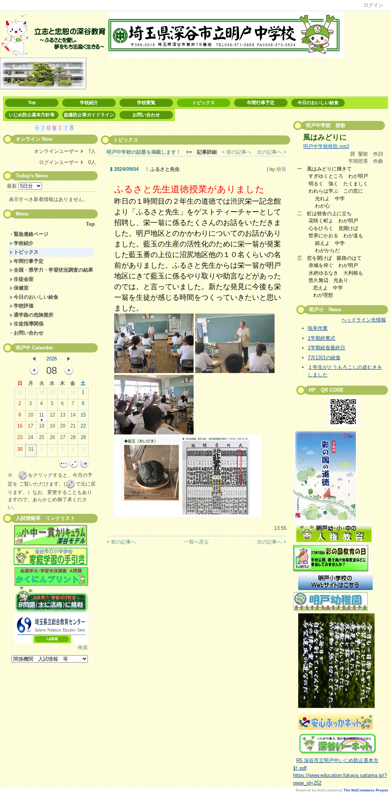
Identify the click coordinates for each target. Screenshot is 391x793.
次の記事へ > (271, 152)
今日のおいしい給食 (318, 102)
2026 (51, 359)
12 (52, 415)
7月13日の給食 (324, 357)
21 (73, 426)
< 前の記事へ (236, 152)
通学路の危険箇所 (33, 315)
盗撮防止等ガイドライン (89, 114)
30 (62, 392)
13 (62, 415)
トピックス (203, 102)
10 (30, 415)
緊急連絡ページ (31, 234)
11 (41, 415)
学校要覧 (146, 102)
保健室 (21, 288)
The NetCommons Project (366, 790)
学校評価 (24, 306)
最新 (12, 186)
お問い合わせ (146, 114)
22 (83, 426)
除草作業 (318, 328)
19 (52, 426)
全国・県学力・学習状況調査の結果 (53, 270)
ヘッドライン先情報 (363, 320)
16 (20, 426)
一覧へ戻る (196, 542)
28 (41, 392)
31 (73, 392)
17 (30, 426)
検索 (83, 647)
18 (41, 426)
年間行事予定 (261, 102)
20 (62, 426)
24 (30, 437)
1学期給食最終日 (326, 348)
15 (83, 415)
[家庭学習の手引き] (50, 563)
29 (52, 392)
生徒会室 (24, 279)
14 (73, 415)
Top (32, 102)
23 (20, 437)
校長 (281, 169)
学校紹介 (89, 102)
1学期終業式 (321, 338)
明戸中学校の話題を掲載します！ (144, 152)
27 (30, 392)
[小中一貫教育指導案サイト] (51, 536)
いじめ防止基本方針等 (32, 114)
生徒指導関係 (29, 324)
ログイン (373, 5)
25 (41, 437)
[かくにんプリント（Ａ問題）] (51, 576)
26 (20, 392)
